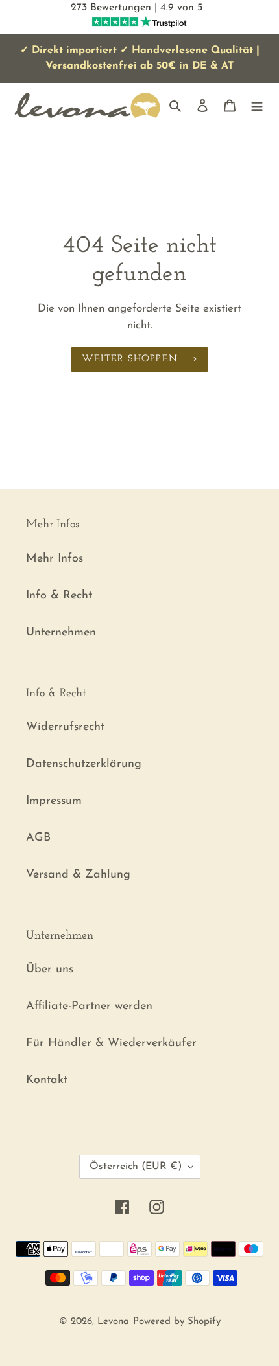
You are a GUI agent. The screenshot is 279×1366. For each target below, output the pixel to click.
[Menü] (257, 105)
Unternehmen (61, 633)
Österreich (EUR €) (136, 1166)
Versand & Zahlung (78, 875)
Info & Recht (59, 596)
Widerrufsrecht (65, 727)
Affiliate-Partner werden (89, 1006)
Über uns (49, 969)
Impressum (54, 801)
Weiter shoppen (130, 359)
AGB (38, 838)
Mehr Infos (54, 559)
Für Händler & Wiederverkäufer (111, 1043)
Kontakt (46, 1080)
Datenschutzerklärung (83, 764)
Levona (113, 1321)
